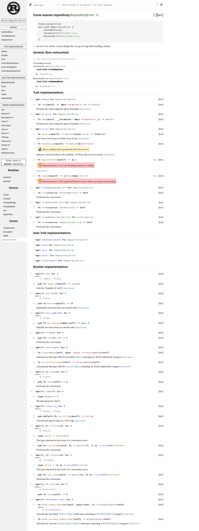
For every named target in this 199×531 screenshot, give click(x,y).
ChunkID (6, 199)
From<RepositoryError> (11, 71)
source (46, 134)
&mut (84, 323)
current (69, 366)
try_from (52, 445)
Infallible (62, 435)
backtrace (48, 143)
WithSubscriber (7, 153)
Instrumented (93, 352)
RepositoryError (10, 240)
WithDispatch (108, 504)
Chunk (6, 195)
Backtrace (86, 143)
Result (96, 104)
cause (45, 175)
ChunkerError (6, 40)
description (49, 159)
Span (76, 352)
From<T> (5, 121)
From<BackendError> (10, 63)
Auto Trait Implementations (13, 78)
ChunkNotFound (8, 36)
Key (4, 210)
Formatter (74, 104)
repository (17, 164)
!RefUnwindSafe (8, 82)
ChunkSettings (9, 203)
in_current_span (52, 362)
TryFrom (55, 425)
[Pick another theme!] (30, 5)
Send (3, 86)
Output (49, 396)
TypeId (76, 283)
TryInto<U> (5, 145)
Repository (8, 214)
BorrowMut (52, 313)
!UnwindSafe (6, 98)
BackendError (7, 32)
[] (155, 15)
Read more (85, 108)
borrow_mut (54, 323)
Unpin (3, 94)
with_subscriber (52, 504)
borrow (51, 303)
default (60, 523)
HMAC (5, 236)
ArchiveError (85, 217)
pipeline (6, 181)
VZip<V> (4, 149)
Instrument (6, 125)
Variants (13, 27)
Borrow (50, 293)
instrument (49, 352)
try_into (52, 474)
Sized (57, 279)
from (44, 192)
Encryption (7, 232)
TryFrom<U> (6, 141)
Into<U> (4, 129)
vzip (50, 494)
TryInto (55, 455)
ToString (4, 137)
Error (3, 59)
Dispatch (55, 510)
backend (7, 177)
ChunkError (68, 33)
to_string (64, 416)
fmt (44, 104)
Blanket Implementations (14, 105)
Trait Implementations (13, 47)
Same (48, 391)
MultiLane (48, 489)
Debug (4, 51)
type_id (52, 283)
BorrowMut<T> (7, 117)
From (44, 187)
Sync (3, 90)
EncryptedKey (9, 206)
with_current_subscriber (57, 519)
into (50, 381)
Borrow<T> (5, 114)
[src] (160, 15)
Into (53, 371)
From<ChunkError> (9, 67)
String (89, 416)
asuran (7, 164)
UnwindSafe (50, 260)
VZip (53, 484)
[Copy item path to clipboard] (97, 15)
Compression (9, 228)
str (75, 159)
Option (69, 134)
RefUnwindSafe (52, 239)
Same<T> (5, 133)
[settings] (161, 5)
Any (2, 110)
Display (4, 55)
